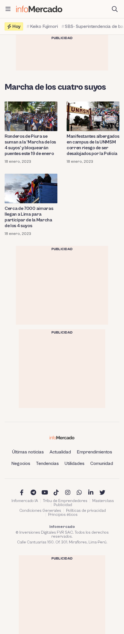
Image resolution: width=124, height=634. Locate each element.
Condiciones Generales (40, 510)
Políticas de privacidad (86, 510)
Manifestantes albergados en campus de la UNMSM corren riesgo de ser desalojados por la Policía (93, 145)
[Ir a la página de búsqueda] (115, 9)
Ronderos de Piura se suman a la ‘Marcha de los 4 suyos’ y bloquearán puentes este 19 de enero (30, 145)
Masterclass (103, 501)
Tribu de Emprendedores (65, 501)
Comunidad (101, 463)
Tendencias (47, 463)
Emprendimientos (94, 452)
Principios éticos (63, 514)
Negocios (20, 463)
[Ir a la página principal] (39, 9)
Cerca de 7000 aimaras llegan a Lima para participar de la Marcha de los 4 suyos (29, 217)
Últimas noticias (28, 452)
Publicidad (63, 505)
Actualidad (60, 452)
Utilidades (74, 463)
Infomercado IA (25, 501)
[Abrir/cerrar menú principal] (8, 9)
